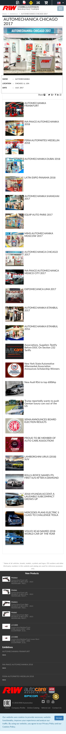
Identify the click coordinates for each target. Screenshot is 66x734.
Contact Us (56, 708)
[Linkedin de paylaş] (58, 95)
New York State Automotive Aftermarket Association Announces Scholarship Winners (42, 366)
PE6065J (14, 602)
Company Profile (18, 708)
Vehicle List (45, 708)
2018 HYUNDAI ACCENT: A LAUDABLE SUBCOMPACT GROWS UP (39, 496)
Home (7, 708)
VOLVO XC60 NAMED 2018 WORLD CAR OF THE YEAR (39, 532)
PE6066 (14, 590)
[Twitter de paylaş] (49, 95)
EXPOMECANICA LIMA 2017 (40, 289)
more (4, 655)
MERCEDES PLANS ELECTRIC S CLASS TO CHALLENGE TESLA (41, 513)
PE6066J (14, 578)
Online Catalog (33, 708)
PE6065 (14, 612)
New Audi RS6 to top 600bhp (40, 382)
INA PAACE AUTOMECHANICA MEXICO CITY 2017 (41, 272)
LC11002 (14, 637)
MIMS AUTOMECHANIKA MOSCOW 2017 (38, 234)
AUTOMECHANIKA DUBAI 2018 (42, 159)
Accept (59, 718)
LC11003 (14, 625)
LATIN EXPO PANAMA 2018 (39, 177)
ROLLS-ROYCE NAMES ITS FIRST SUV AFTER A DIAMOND (41, 476)
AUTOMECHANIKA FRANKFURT (35, 104)
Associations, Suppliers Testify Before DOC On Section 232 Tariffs (40, 347)
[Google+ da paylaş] (52, 95)
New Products (32, 573)
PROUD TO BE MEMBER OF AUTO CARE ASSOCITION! (40, 439)
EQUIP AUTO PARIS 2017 (38, 215)
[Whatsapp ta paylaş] (60, 95)
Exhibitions (7, 647)
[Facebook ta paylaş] (55, 95)
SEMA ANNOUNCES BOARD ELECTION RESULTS (40, 420)
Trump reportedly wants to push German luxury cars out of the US (41, 403)
